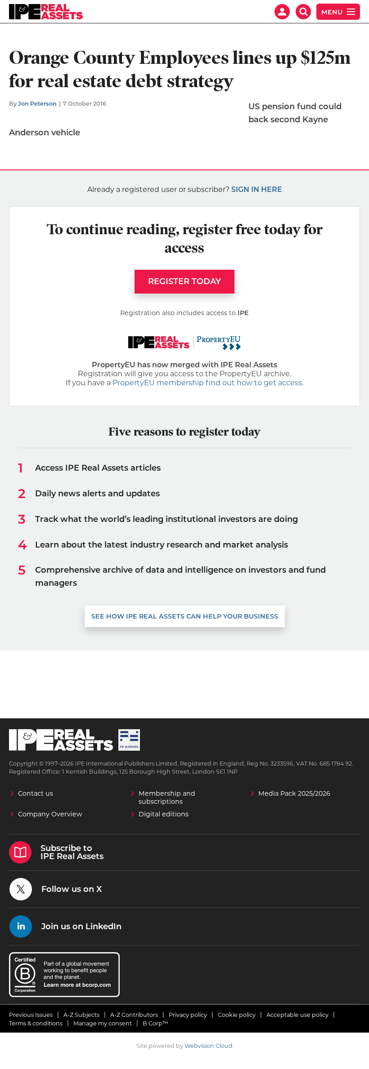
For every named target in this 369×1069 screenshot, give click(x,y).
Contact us (35, 793)
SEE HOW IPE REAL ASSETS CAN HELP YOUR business (184, 616)
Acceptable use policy (297, 1014)
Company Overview (50, 814)
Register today (184, 281)
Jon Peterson (37, 103)
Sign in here (256, 189)
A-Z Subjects (81, 1014)
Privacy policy (188, 1014)
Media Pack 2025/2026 (294, 793)
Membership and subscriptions (167, 797)
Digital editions (164, 814)
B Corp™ (155, 1023)
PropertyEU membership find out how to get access (207, 383)
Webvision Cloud (208, 1045)
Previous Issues (31, 1014)
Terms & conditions (36, 1023)
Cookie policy (237, 1014)
